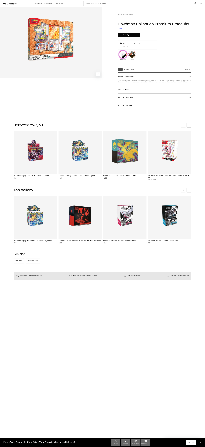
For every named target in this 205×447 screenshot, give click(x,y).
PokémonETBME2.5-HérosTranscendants (119, 176)
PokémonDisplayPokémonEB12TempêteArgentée (78, 176)
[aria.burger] (200, 3)
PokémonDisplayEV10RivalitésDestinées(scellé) (32, 176)
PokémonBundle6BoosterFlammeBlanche (119, 241)
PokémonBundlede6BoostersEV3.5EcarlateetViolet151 (168, 176)
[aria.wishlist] (189, 3)
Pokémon (130, 14)
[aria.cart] (195, 3)
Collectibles (121, 14)
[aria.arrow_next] (189, 125)
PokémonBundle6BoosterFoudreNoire (163, 241)
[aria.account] (183, 3)
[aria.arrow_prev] (183, 125)
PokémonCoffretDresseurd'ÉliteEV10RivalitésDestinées (80, 241)
